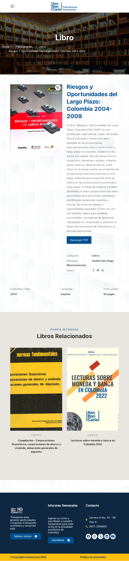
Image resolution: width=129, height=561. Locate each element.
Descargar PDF (79, 240)
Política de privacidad (93, 557)
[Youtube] (113, 536)
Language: (67, 288)
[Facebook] (88, 536)
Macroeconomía (76, 265)
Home (6, 46)
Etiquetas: (72, 260)
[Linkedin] (106, 536)
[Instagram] (94, 536)
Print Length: (111, 288)
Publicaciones (24, 46)
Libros (42, 46)
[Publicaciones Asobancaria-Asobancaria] (64, 6)
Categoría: (73, 255)
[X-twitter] (100, 536)
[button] (58, 87)
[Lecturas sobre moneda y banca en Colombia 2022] (93, 389)
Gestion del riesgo (103, 260)
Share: (71, 270)
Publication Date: (20, 288)
